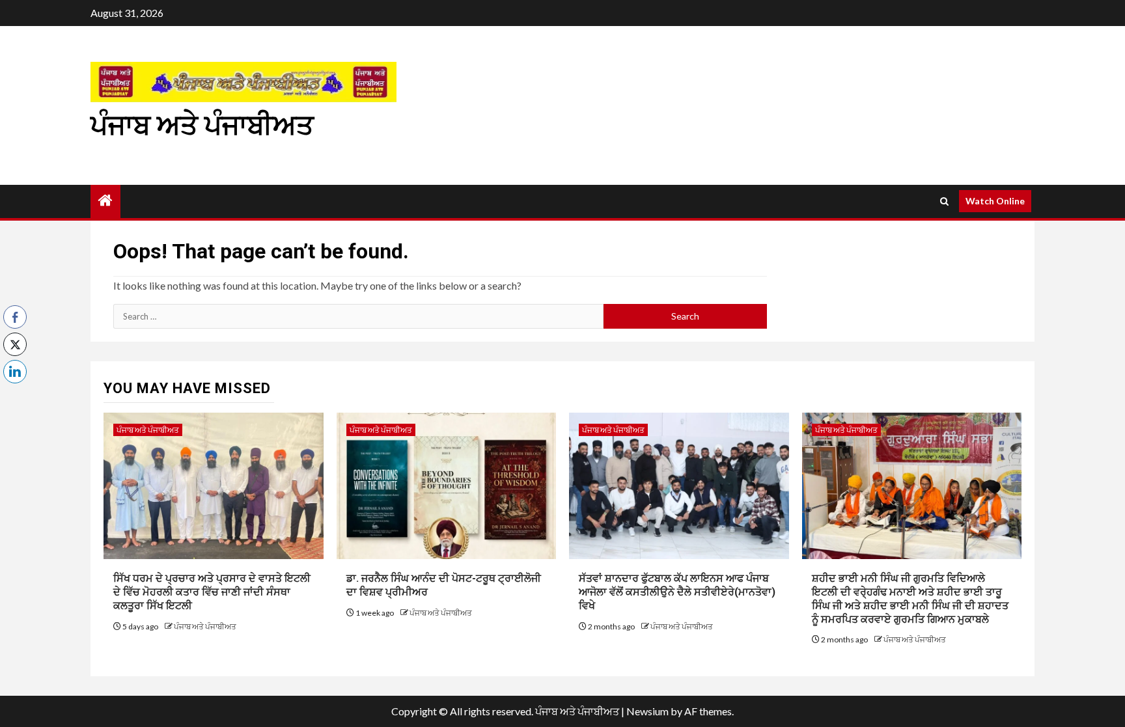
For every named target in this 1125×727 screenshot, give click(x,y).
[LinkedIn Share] (15, 371)
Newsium (647, 711)
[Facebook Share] (15, 317)
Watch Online (995, 200)
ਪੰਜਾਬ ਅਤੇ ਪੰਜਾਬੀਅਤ (202, 125)
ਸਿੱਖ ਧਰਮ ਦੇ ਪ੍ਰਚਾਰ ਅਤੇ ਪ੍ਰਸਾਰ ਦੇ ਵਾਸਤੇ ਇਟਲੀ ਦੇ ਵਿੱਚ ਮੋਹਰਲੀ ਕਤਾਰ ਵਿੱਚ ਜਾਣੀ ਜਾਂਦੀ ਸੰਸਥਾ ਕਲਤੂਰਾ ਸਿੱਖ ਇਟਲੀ (212, 592)
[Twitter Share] (15, 344)
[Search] (944, 201)
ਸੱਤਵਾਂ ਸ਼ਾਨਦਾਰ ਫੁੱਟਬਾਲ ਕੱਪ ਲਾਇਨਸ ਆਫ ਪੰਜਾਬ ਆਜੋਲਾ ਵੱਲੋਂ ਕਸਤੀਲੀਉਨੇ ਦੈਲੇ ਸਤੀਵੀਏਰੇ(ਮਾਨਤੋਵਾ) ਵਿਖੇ (677, 592)
